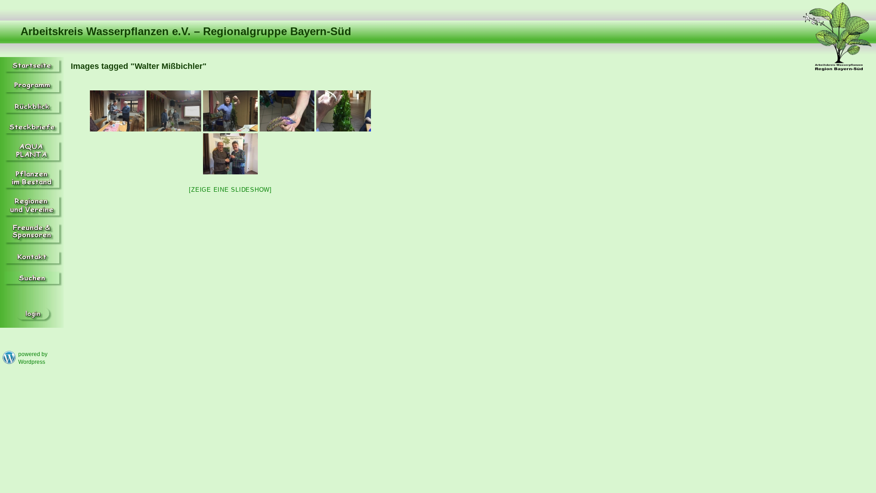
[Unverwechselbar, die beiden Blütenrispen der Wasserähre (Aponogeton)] (287, 110)
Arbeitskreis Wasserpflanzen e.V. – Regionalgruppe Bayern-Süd (186, 31)
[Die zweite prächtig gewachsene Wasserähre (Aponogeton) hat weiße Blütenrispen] (343, 110)
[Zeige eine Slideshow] (230, 189)
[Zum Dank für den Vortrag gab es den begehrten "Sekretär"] (230, 153)
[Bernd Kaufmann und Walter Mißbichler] (173, 110)
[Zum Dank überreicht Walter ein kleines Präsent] (117, 110)
